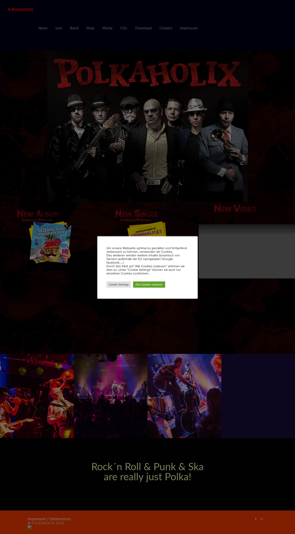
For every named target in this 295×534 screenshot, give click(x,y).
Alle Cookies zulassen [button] (149, 284)
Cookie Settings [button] (119, 284)
